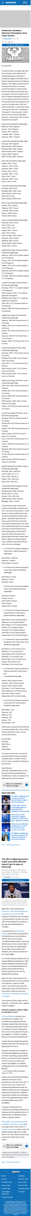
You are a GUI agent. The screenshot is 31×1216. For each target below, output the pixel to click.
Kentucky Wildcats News (13, 844)
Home (3, 844)
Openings (21, 1176)
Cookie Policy (6, 1188)
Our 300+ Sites (23, 1179)
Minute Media (11, 1201)
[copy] (12, 42)
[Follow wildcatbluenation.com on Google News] (26, 785)
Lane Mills (7, 877)
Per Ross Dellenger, (8, 1016)
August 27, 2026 (7, 1073)
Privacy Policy (6, 1185)
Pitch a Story (22, 1182)
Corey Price (7, 38)
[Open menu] (3, 3)
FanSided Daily (6, 1182)
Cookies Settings (7, 1197)
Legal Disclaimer (24, 1188)
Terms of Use (22, 1185)
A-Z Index (21, 1192)
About (3, 1176)
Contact (4, 1179)
